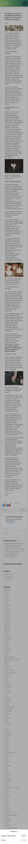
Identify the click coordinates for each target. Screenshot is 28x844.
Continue (24, 840)
